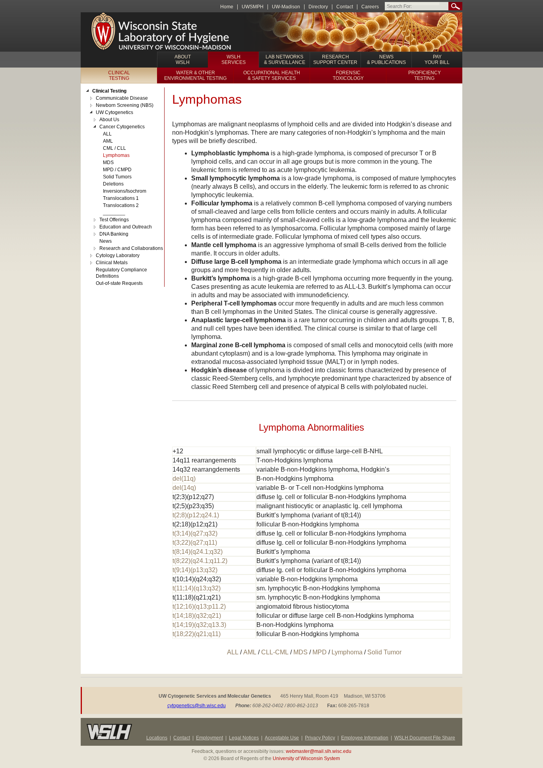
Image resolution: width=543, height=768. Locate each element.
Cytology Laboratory (118, 255)
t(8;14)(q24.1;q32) (198, 551)
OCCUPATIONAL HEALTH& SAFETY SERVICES (271, 75)
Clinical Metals (112, 262)
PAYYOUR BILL (437, 59)
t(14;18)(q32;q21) (197, 615)
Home (226, 7)
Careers (370, 7)
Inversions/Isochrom (124, 191)
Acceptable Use (282, 738)
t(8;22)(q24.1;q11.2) (200, 560)
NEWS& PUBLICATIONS (386, 59)
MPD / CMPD (117, 169)
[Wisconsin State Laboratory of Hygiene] (162, 32)
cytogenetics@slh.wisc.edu (196, 705)
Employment (209, 738)
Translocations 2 (121, 205)
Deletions (113, 184)
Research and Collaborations (131, 248)
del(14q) (184, 487)
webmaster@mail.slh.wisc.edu (318, 751)
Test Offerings (114, 219)
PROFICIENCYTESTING (424, 75)
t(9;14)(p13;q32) (195, 570)
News (105, 241)
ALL (233, 652)
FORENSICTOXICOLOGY (348, 75)
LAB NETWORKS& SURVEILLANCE (284, 59)
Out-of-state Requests (119, 283)
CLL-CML (275, 652)
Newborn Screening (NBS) (124, 105)
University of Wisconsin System (306, 758)
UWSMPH (253, 7)
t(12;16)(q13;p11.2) (199, 606)
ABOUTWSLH (183, 59)
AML (249, 652)
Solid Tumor (384, 652)
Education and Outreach (125, 227)
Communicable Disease (122, 98)
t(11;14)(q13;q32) (197, 588)
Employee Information (364, 738)
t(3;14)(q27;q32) (195, 533)
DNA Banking (113, 234)
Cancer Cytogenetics (122, 127)
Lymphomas (116, 155)
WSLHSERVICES (233, 59)
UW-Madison (286, 7)
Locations (156, 738)
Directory (318, 7)
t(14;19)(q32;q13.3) (199, 624)
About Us (109, 119)
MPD (319, 652)
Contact (344, 7)
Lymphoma (347, 652)
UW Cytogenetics (114, 112)
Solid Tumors (117, 177)
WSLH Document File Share (424, 738)
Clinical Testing (109, 91)
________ (114, 212)
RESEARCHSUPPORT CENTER (335, 59)
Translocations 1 (121, 198)
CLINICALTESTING (119, 75)
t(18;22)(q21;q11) (197, 634)
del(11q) (184, 478)
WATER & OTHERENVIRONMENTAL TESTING (195, 75)
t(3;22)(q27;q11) (195, 542)
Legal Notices (244, 738)
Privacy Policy (320, 738)
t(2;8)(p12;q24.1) (196, 515)
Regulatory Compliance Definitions (121, 273)
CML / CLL (114, 148)
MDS (300, 652)
